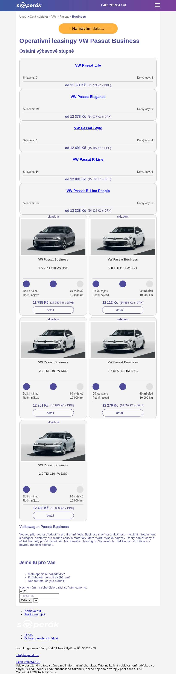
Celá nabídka (39, 16)
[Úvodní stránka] (38, 628)
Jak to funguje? (34, 614)
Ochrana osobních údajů (41, 638)
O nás (28, 635)
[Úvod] (29, 5)
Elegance (88, 97)
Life (88, 65)
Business (79, 16)
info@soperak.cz (27, 655)
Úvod (23, 16)
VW (54, 16)
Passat (64, 16)
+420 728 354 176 (28, 662)
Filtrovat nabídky (90, 28)
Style (88, 128)
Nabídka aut (32, 611)
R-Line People (88, 191)
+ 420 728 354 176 (113, 5)
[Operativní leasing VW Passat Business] (53, 260)
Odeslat (26, 600)
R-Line (88, 159)
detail (50, 310)
